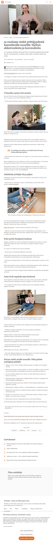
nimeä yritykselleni (13, 184)
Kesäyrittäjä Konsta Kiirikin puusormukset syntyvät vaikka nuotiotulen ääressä (23, 416)
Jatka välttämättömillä (26, 531)
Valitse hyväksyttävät (26, 534)
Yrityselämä (14, 430)
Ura (40, 430)
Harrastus (34, 430)
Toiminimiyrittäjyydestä (10, 73)
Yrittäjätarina (22, 430)
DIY (28, 430)
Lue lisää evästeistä (7, 526)
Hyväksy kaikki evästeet (26, 538)
